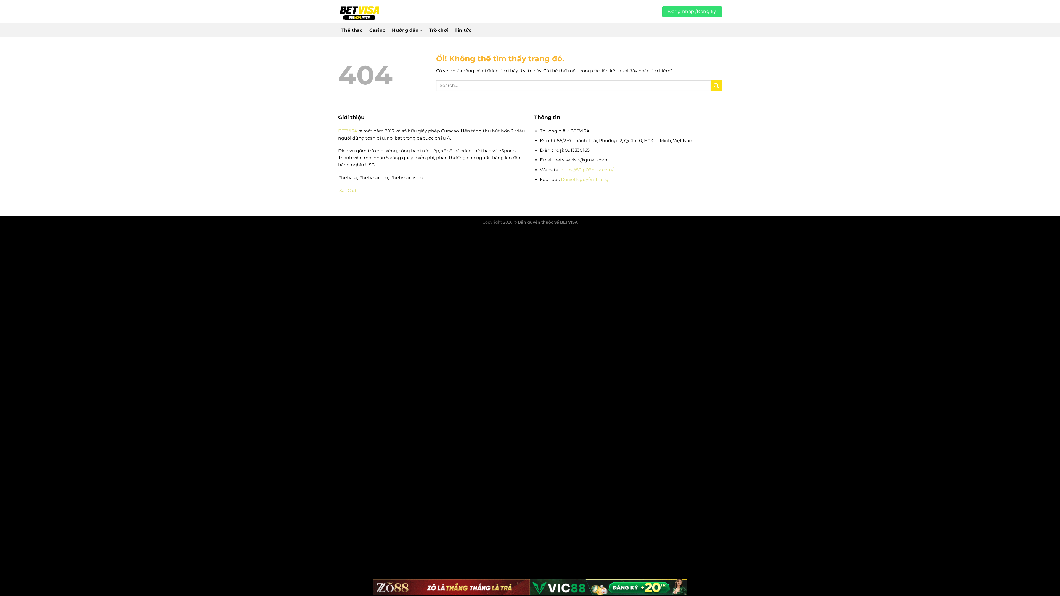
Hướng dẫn (405, 30)
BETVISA (347, 131)
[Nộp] (716, 85)
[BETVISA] (359, 12)
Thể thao (352, 30)
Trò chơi (438, 30)
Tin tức (463, 30)
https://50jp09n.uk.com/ (586, 169)
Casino (377, 30)
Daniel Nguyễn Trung (584, 179)
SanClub (348, 190)
